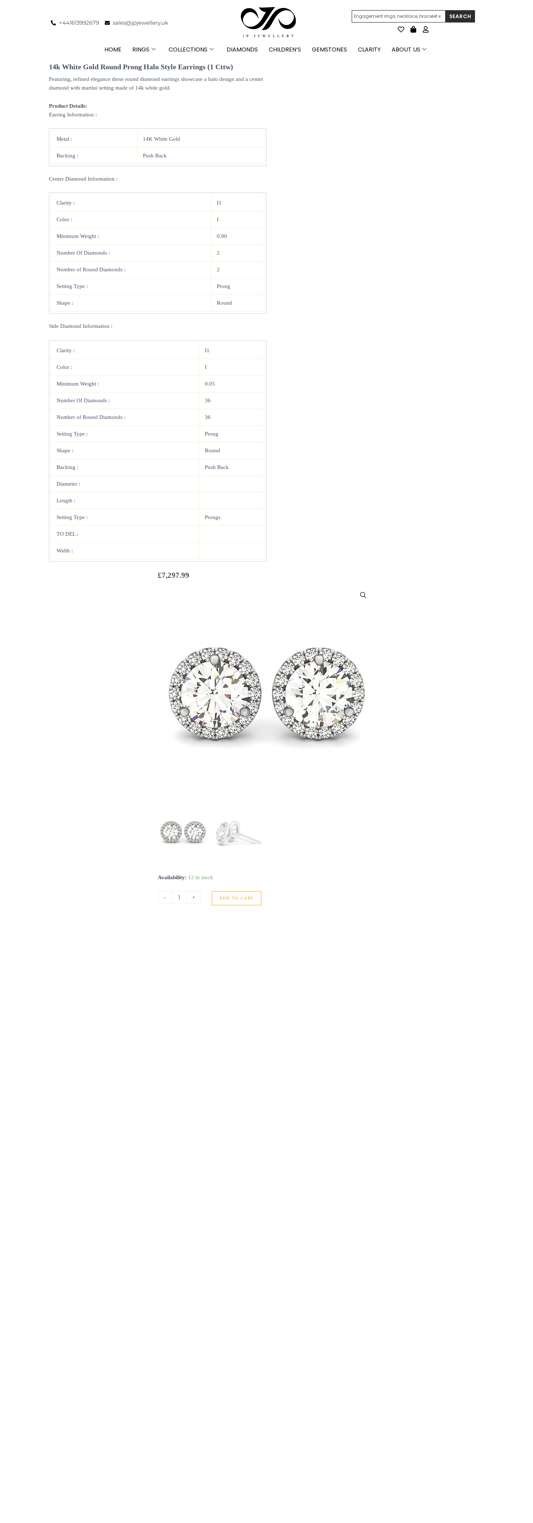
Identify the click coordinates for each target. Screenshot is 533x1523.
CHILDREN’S (285, 49)
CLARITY (369, 49)
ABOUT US (406, 49)
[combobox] (399, 16)
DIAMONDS (242, 49)
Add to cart (236, 898)
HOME (112, 49)
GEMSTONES (329, 49)
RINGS (140, 49)
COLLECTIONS (188, 49)
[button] (363, 595)
